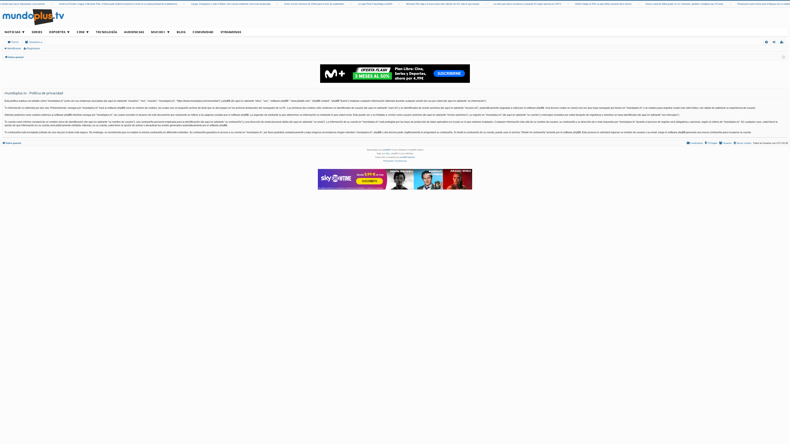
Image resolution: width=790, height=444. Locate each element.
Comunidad (203, 32)
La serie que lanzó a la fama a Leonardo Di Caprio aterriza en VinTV (519, 4)
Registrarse (33, 48)
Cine (81, 32)
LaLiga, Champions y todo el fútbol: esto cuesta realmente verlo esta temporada (222, 4)
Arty (387, 153)
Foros (15, 42)
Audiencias (134, 32)
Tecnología (106, 32)
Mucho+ (158, 32)
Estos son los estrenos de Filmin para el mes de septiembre (306, 4)
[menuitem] (766, 42)
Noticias (12, 32)
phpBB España (407, 157)
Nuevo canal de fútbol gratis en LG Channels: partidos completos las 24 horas (676, 4)
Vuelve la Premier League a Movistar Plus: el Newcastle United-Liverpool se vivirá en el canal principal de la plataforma (110, 4)
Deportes (57, 32)
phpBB (386, 150)
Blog (181, 32)
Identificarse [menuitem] (775, 42)
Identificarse (14, 48)
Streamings (231, 32)
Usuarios (34, 42)
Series (37, 32)
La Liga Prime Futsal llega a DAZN (367, 4)
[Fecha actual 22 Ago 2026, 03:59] (783, 57)
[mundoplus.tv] (33, 17)
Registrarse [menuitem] (782, 42)
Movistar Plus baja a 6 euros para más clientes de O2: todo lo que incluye (434, 4)
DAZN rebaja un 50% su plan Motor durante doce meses (595, 4)
